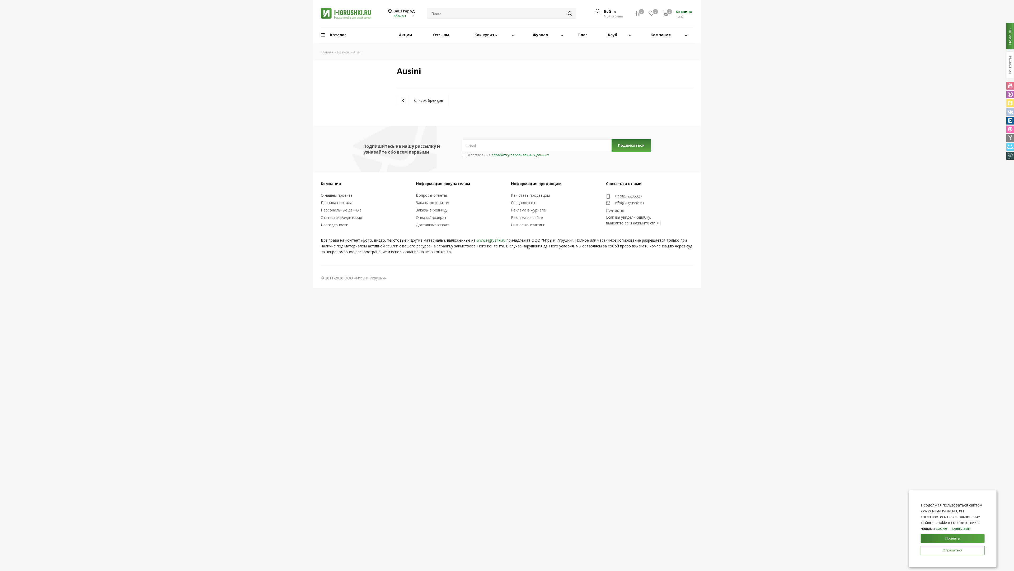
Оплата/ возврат (431, 217)
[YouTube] (1010, 86)
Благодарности (334, 224)
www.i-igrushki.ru (491, 240)
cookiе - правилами (953, 528)
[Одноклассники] (1010, 103)
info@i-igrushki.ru (629, 202)
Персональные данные (341, 210)
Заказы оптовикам (432, 202)
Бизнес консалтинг (528, 224)
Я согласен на (508, 155)
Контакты (615, 210)
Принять (952, 538)
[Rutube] (1010, 94)
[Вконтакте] (1010, 112)
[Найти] (570, 13)
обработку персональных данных (520, 155)
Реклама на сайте (527, 217)
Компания (331, 183)
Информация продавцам (536, 183)
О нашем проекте (337, 195)
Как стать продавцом (530, 195)
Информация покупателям (443, 183)
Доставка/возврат (432, 224)
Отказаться (953, 550)
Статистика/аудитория (341, 217)
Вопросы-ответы (431, 195)
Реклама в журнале (528, 210)
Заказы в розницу (431, 210)
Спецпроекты (523, 202)
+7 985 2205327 (628, 196)
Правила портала (336, 202)
